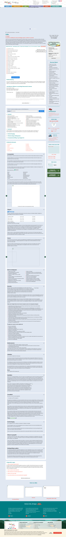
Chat (13, 527)
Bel (9, 527)
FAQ (30, 46)
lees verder (9, 513)
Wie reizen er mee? (23, 525)
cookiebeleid (39, 534)
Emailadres (9, 111)
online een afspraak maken (26, 413)
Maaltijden (27, 145)
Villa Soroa (24, 173)
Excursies (8, 149)
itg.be (34, 416)
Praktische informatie (24, 46)
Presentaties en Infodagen (52, 525)
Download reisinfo (15, 77)
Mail (11, 527)
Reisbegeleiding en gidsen (29, 150)
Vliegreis (8, 145)
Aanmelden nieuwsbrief (52, 526)
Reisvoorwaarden (36, 528)
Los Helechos (25, 177)
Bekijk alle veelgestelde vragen (25, 478)
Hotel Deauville (25, 172)
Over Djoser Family (35, 4)
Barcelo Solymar (25, 178)
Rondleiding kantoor (23, 526)
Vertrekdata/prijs (16, 46)
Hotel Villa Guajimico (26, 176)
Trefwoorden (36, 526)
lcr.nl (31, 416)
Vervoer (8, 146)
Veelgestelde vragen (37, 525)
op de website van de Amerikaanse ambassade (19, 350)
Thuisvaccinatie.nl (21, 411)
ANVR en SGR (36, 527)
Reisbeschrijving (9, 46)
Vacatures (21, 528)
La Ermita (24, 174)
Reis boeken (43, 46)
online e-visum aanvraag (22, 347)
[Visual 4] (34, 29)
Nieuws (21, 527)
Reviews (38, 46)
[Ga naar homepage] (11, 2)
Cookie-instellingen (50, 533)
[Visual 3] (33, 29)
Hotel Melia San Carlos (26, 175)
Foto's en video (34, 46)
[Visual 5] (36, 29)
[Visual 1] (30, 29)
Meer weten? (50, 522)
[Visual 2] (31, 29)
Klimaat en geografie (29, 149)
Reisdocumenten (9, 150)
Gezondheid (27, 146)
